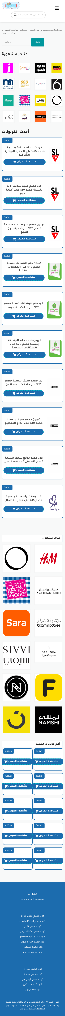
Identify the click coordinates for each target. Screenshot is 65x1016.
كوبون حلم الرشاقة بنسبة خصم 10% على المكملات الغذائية (24, 267)
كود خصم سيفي (32, 952)
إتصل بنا (32, 894)
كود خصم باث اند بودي (32, 931)
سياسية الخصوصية (32, 899)
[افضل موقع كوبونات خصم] (11, 6)
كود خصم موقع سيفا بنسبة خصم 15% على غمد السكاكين (23, 460)
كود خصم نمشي (32, 984)
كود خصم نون (32, 990)
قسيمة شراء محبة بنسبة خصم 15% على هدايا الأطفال (23, 498)
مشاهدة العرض (26, 162)
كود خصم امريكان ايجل (32, 921)
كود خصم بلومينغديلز (32, 937)
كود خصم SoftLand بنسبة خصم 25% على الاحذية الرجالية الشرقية (25, 151)
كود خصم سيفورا (33, 947)
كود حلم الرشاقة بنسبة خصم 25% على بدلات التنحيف (23, 305)
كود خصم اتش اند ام (32, 916)
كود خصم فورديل (32, 974)
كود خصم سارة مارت (32, 942)
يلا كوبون (24, 1009)
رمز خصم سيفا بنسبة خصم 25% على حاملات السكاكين (23, 383)
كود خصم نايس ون (32, 979)
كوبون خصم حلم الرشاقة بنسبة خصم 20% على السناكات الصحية (24, 344)
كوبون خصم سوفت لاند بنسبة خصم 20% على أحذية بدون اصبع (24, 228)
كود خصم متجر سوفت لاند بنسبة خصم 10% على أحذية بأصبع (24, 190)
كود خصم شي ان (32, 969)
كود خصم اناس (32, 926)
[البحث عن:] (16, 42)
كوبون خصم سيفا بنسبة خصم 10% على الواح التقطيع (24, 421)
